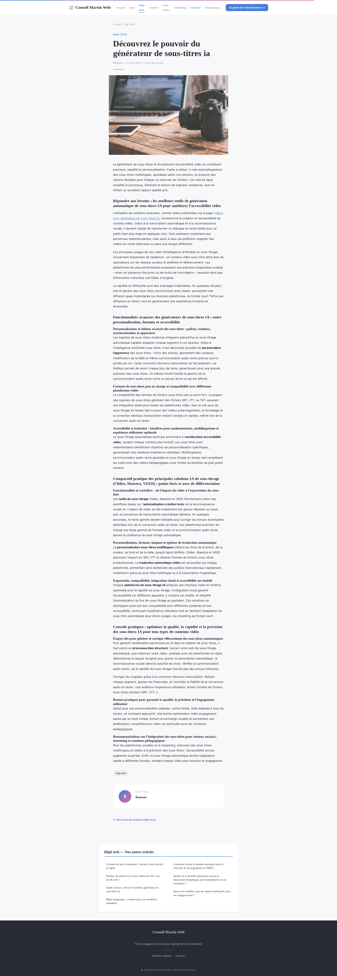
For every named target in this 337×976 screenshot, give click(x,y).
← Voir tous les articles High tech (134, 819)
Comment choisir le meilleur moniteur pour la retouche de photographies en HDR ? (198, 866)
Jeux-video (166, 7)
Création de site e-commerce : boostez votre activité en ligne (134, 866)
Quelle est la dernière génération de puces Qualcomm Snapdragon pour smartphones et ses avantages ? (199, 879)
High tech (141, 7)
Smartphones (212, 7)
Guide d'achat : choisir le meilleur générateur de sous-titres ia (132, 889)
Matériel (195, 7)
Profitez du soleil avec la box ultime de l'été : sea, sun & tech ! (133, 877)
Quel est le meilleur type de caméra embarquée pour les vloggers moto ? (202, 893)
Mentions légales (161, 955)
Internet (154, 7)
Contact (180, 955)
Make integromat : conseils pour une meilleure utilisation (131, 901)
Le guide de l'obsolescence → (247, 7)
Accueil (120, 7)
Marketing (181, 7)
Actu (132, 7)
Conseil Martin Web (90, 7)
